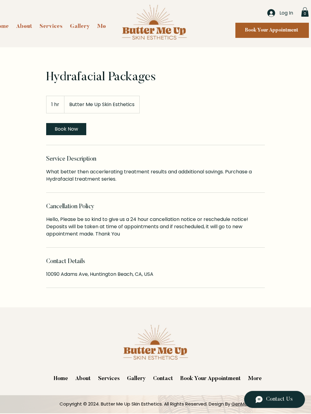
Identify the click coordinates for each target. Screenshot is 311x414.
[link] (66, 129)
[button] (305, 12)
